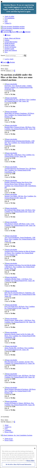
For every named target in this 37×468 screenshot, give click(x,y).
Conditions (8, 430)
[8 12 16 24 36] (6, 69)
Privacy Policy (9, 432)
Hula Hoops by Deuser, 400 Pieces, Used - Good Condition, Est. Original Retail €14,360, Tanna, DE (20, 224)
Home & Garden (10, 45)
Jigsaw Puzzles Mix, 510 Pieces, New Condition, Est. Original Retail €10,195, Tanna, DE (19, 348)
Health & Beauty (10, 43)
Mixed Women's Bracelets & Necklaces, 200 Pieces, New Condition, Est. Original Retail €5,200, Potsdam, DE (20, 391)
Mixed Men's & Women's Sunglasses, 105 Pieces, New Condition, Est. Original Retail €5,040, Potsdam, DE (19, 115)
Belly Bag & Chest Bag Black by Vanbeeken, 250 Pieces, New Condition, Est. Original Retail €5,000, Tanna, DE (20, 294)
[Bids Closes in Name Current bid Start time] (10, 70)
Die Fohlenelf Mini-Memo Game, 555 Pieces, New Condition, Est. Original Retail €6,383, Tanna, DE (20, 210)
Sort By (3, 70)
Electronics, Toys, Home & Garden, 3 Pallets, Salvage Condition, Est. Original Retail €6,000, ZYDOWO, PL (19, 87)
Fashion (7, 40)
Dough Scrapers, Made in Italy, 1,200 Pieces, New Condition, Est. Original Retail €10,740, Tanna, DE (20, 321)
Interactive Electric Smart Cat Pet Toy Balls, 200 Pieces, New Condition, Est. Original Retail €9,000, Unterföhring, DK (20, 335)
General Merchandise (11, 42)
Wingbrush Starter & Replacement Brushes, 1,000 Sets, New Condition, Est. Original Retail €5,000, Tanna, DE (19, 142)
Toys (6, 52)
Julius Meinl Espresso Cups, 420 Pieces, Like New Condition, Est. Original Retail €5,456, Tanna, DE (20, 376)
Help (6, 21)
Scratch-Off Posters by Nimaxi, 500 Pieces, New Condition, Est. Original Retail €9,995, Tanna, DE (20, 404)
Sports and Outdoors (11, 50)
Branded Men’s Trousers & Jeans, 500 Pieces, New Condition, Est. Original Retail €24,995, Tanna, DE (20, 128)
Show (2, 69)
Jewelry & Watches (10, 47)
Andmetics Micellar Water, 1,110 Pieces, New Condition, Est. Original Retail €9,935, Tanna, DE (20, 279)
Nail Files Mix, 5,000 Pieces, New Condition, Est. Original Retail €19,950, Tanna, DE (20, 155)
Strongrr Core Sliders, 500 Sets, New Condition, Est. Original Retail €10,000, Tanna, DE (20, 197)
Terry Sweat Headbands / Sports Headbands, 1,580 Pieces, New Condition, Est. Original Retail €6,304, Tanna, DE (20, 239)
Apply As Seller (9, 16)
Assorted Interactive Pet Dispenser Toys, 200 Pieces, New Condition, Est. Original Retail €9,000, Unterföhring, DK (20, 170)
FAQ (6, 20)
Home (8, 35)
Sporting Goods (9, 48)
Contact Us (8, 23)
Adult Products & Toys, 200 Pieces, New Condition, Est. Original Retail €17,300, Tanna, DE (20, 100)
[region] (18, 457)
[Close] (35, 448)
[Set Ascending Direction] (14, 70)
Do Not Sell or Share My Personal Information (18, 464)
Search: (3, 55)
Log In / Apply (9, 59)
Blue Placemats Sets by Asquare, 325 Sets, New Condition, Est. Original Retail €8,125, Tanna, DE (20, 362)
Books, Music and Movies (12, 38)
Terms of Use (9, 438)
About (6, 425)
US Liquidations (9, 18)
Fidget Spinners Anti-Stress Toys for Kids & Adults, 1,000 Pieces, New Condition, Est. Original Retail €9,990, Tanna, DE (20, 266)
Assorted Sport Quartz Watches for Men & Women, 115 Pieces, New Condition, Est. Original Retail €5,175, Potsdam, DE (20, 253)
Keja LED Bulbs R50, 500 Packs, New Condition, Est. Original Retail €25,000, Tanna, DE (20, 307)
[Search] (25, 56)
